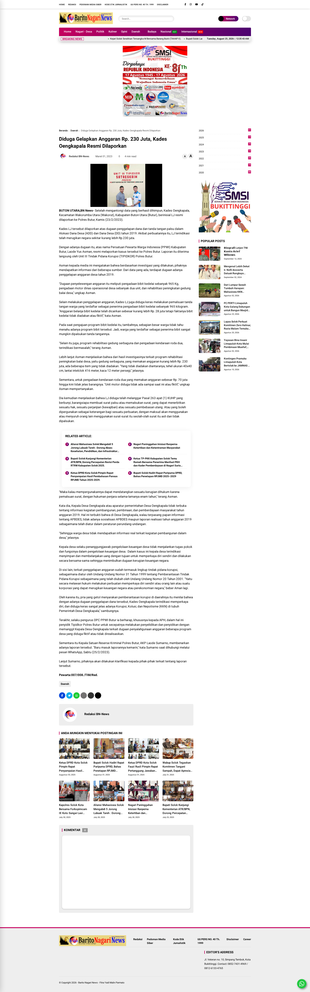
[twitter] (69, 695)
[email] (91, 695)
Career (247, 939)
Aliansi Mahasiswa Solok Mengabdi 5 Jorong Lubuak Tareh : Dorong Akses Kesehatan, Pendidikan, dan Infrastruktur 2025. (94, 448)
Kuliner (113, 31)
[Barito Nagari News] (86, 23)
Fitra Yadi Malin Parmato (112, 982)
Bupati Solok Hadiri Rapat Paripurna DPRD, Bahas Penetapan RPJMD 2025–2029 (157, 474)
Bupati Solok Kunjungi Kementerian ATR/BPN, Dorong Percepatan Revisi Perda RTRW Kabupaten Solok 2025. (95, 462)
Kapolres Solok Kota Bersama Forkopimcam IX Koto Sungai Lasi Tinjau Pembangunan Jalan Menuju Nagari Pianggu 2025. (73, 809)
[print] (84, 695)
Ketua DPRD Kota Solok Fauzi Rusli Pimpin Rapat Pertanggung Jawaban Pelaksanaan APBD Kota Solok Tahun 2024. (143, 767)
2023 (225, 152)
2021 (225, 166)
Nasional (168, 31)
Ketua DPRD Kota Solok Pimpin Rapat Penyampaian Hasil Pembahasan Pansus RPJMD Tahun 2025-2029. (94, 476)
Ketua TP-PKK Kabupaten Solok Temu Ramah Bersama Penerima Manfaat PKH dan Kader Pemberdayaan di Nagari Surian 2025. (157, 462)
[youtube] (196, 4)
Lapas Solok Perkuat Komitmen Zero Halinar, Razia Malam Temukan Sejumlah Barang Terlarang (237, 325)
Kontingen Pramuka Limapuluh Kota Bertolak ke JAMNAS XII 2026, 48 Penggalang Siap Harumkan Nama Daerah (237, 362)
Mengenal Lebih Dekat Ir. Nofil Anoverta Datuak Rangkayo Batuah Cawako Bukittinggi (237, 270)
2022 (225, 159)
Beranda (63, 130)
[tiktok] (202, 4)
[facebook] (185, 4)
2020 (225, 173)
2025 (225, 138)
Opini (124, 31)
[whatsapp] (76, 695)
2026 (225, 131)
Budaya (152, 31)
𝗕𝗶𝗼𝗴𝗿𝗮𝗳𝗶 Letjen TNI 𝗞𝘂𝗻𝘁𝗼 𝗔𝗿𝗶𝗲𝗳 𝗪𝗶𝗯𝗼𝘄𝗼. (236, 251)
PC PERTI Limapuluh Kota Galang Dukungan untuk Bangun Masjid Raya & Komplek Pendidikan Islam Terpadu (237, 307)
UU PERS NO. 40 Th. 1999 (142, 4)
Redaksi (72, 4)
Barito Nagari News (88, 982)
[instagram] (191, 4)
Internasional (191, 31)
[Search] (171, 19)
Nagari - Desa (84, 31)
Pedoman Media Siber (90, 4)
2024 (225, 145)
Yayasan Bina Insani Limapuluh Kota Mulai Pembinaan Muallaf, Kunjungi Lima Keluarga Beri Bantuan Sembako (237, 344)
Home (62, 4)
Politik (100, 31)
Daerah (135, 31)
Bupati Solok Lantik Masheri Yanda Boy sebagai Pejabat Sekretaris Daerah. (202, 38)
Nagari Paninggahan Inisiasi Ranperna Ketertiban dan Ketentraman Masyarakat (156, 446)
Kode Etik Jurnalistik (116, 4)
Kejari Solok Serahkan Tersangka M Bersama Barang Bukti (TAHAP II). (123, 38)
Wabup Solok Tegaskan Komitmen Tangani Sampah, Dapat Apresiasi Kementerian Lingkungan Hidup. (177, 767)
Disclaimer (162, 4)
